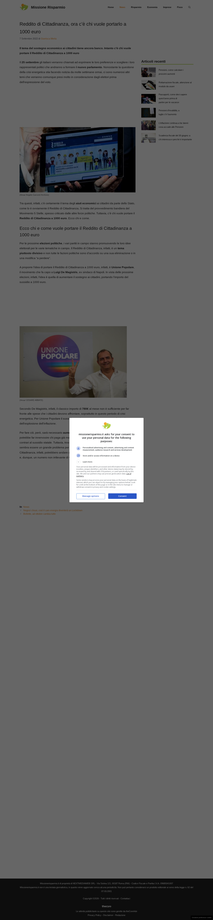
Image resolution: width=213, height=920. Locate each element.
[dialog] (106, 460)
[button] (106, 462)
